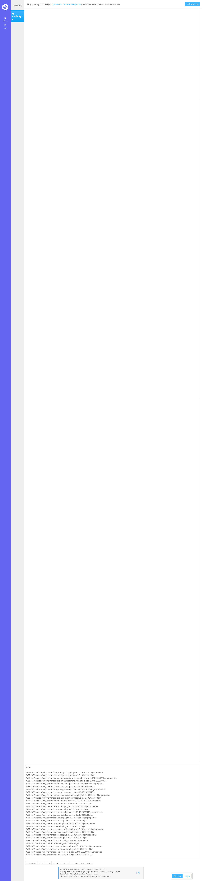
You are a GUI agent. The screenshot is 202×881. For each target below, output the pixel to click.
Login (187, 876)
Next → (90, 863)
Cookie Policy (64, 874)
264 (82, 863)
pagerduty (17, 5)
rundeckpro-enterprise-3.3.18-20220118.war (100, 4)
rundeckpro (46, 4)
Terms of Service (92, 874)
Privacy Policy (74, 874)
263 (76, 863)
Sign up (177, 876)
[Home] (5, 8)
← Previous (31, 863)
